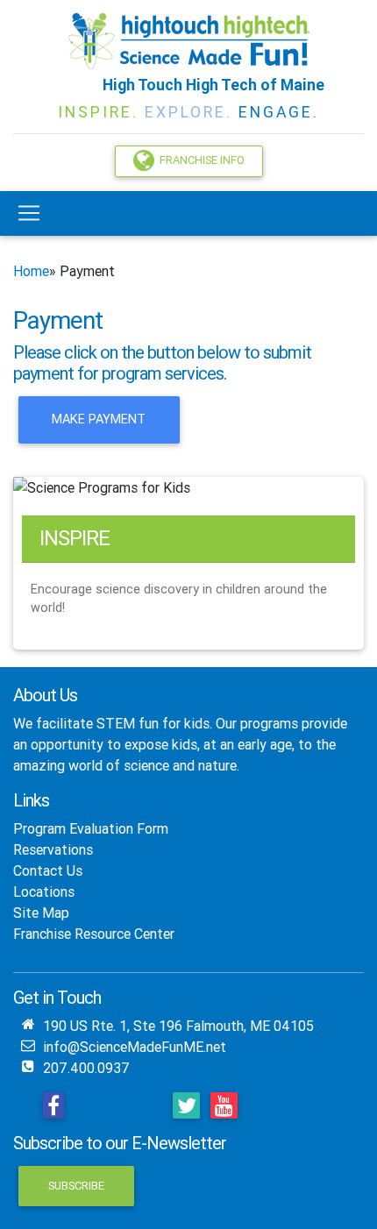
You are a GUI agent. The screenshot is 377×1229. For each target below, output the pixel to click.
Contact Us (47, 870)
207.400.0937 (86, 1067)
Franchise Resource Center (93, 933)
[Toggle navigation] (29, 213)
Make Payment (99, 419)
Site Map (41, 912)
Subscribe (76, 1185)
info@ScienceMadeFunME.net (134, 1046)
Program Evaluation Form (90, 828)
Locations (44, 891)
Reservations (53, 849)
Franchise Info (199, 160)
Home (31, 271)
